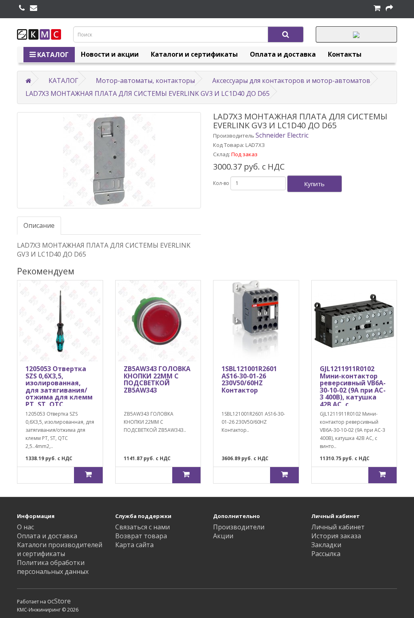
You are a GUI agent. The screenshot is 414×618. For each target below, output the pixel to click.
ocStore (59, 601)
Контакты (344, 54)
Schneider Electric (282, 135)
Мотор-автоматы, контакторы (145, 80)
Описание (39, 225)
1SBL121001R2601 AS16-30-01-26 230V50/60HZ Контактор (249, 379)
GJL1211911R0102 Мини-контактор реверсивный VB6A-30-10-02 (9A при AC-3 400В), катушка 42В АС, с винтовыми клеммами (353, 393)
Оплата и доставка (283, 54)
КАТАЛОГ (52, 54)
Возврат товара (141, 535)
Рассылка (325, 553)
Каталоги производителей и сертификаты (59, 549)
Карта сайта (134, 544)
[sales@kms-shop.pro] (33, 8)
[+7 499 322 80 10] (22, 8)
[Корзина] (377, 8)
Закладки (326, 544)
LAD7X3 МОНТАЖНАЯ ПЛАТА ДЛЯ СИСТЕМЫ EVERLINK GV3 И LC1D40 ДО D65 (147, 93)
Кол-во (221, 183)
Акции (223, 535)
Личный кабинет (338, 526)
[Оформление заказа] (389, 8)
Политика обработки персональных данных (53, 567)
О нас (25, 526)
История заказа (336, 535)
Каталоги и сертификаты (194, 54)
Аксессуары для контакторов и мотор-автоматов (291, 80)
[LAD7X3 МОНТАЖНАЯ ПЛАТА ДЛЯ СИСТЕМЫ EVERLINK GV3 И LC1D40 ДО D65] (109, 160)
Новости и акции (110, 54)
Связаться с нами (142, 526)
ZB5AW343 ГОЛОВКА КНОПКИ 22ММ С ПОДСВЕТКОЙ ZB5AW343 (157, 379)
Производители (238, 526)
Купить (314, 184)
